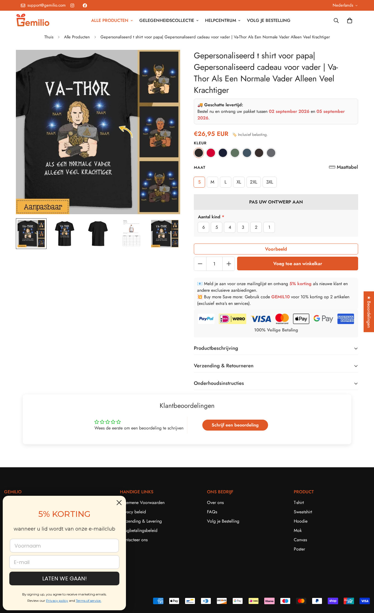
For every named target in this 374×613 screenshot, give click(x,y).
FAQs (212, 512)
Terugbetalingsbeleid (138, 530)
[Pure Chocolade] (259, 153)
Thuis (48, 37)
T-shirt (299, 502)
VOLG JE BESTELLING (268, 20)
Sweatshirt (303, 512)
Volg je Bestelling (223, 521)
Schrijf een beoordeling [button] (235, 425)
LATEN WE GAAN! (64, 578)
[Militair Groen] (235, 153)
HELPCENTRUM (220, 20)
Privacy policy (57, 600)
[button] (343, 167)
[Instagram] (72, 5)
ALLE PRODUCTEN (109, 20)
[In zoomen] (168, 61)
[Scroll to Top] (363, 583)
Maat (199, 167)
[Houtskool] (271, 153)
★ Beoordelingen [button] (369, 312)
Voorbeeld (276, 249)
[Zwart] (199, 153)
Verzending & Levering (141, 521)
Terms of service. (88, 600)
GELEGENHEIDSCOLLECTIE (166, 20)
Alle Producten (77, 37)
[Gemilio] (32, 20)
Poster (299, 549)
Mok (298, 530)
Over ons (215, 502)
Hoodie (300, 521)
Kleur (200, 143)
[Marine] (223, 153)
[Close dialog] (119, 502)
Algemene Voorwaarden (142, 502)
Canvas (300, 540)
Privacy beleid (133, 512)
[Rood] (211, 153)
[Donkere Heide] (247, 153)
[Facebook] (85, 5)
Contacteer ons (134, 540)
